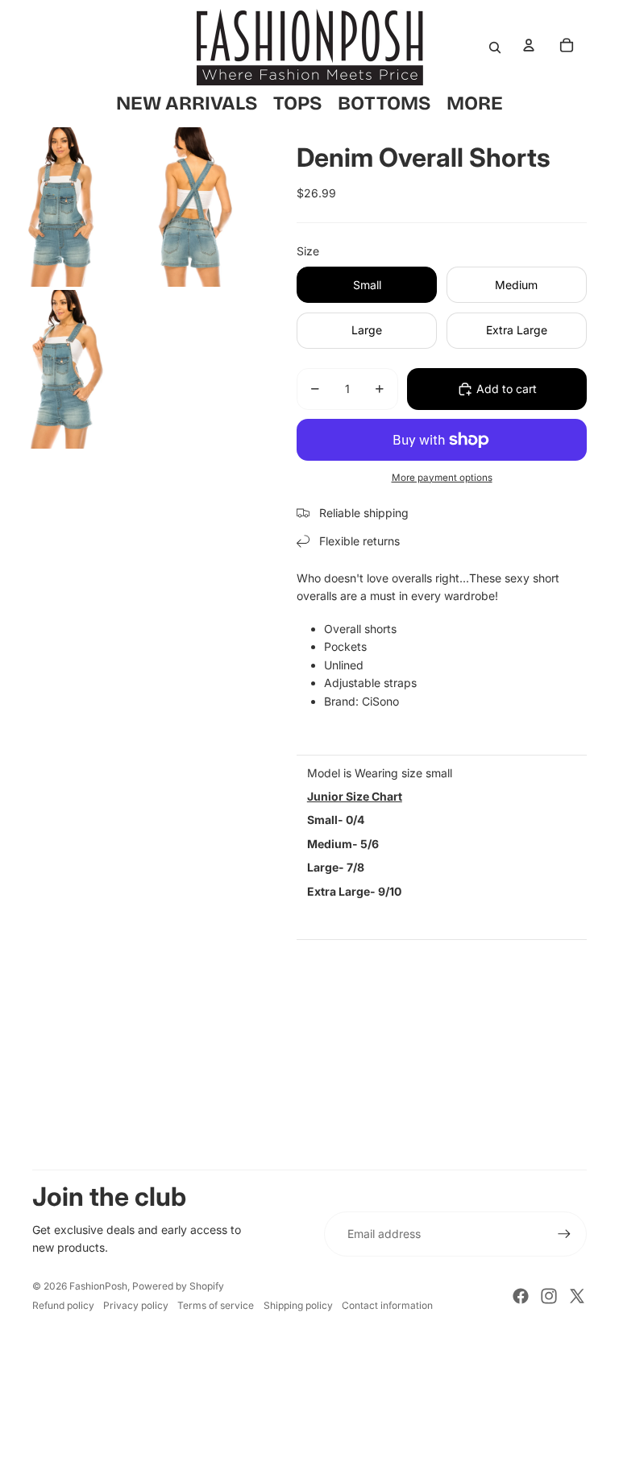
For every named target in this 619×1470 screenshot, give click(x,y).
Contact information (387, 1305)
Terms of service (215, 1305)
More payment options (442, 477)
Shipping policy (298, 1305)
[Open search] (495, 47)
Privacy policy (135, 1305)
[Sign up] (564, 1234)
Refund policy (63, 1305)
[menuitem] (475, 103)
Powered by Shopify (178, 1286)
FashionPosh (98, 1286)
